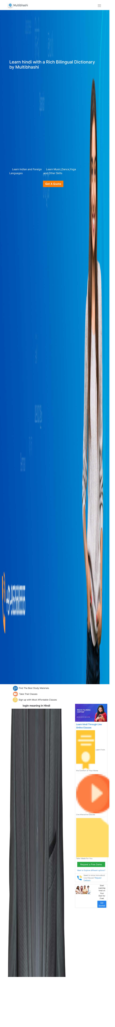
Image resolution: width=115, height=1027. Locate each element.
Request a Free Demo (91, 864)
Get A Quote (53, 183)
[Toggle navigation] (99, 5)
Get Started (102, 904)
